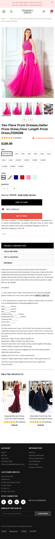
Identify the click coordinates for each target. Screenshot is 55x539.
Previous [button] (24, 119)
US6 (29, 154)
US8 (35, 154)
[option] (27, 62)
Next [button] (30, 119)
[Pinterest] (23, 502)
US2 (16, 154)
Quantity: (5, 184)
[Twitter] (10, 502)
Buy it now (21, 216)
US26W (20, 166)
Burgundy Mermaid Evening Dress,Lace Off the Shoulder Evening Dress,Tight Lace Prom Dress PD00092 (14, 417)
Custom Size (7, 154)
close (51, 2)
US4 (22, 154)
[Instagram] (16, 502)
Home (3, 19)
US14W (18, 160)
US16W (26, 160)
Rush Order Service (27, 195)
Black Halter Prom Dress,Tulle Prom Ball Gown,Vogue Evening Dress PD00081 (40, 417)
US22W (4, 166)
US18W (34, 160)
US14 (4, 160)
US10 (42, 154)
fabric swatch (42, 295)
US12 (49, 154)
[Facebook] (3, 502)
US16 (10, 160)
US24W (12, 166)
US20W (42, 160)
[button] (11, 138)
